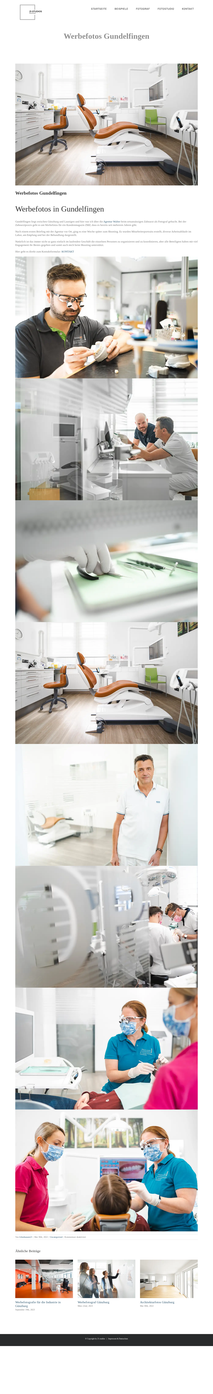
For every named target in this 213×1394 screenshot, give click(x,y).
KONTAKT (68, 251)
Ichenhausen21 (25, 1237)
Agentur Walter (111, 221)
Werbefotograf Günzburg (93, 1302)
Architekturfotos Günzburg (157, 1302)
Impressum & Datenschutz (118, 1339)
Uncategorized (56, 1237)
